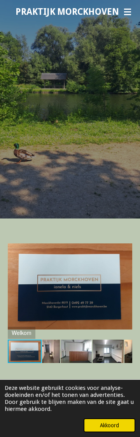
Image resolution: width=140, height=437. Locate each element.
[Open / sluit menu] (127, 11)
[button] (125, 241)
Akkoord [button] (109, 425)
